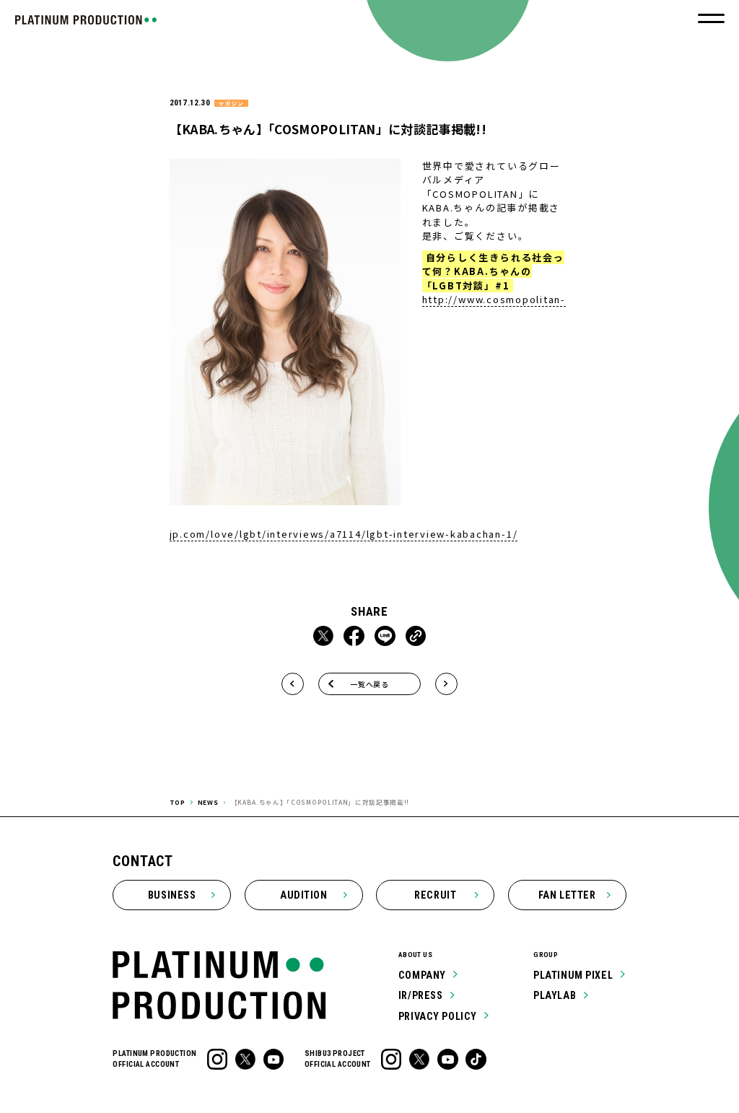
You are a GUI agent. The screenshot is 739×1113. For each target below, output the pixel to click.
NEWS (208, 802)
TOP (177, 802)
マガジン (231, 104)
